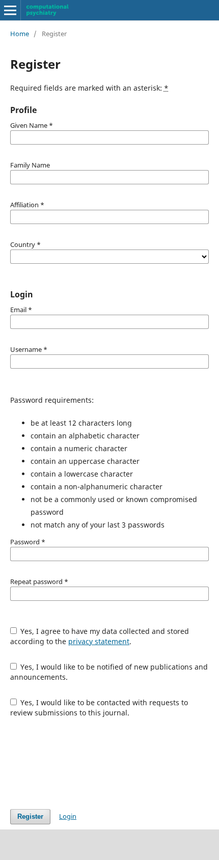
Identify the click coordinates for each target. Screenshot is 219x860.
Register (30, 816)
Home (19, 33)
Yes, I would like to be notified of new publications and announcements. (109, 672)
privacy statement (98, 641)
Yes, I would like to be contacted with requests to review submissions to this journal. (99, 707)
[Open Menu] (10, 10)
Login (67, 816)
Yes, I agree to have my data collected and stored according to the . (99, 636)
